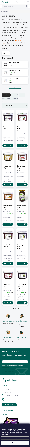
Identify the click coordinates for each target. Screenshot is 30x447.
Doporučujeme (6, 95)
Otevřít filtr (7, 105)
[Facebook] (3, 399)
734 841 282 (8, 392)
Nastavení (15, 438)
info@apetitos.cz (8, 389)
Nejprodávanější (6, 98)
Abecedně (15, 98)
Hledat (26, 6)
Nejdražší (21, 95)
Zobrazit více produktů (15, 88)
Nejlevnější (14, 95)
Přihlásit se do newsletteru (9, 371)
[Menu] (28, 2)
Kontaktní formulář (9, 404)
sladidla (11, 43)
